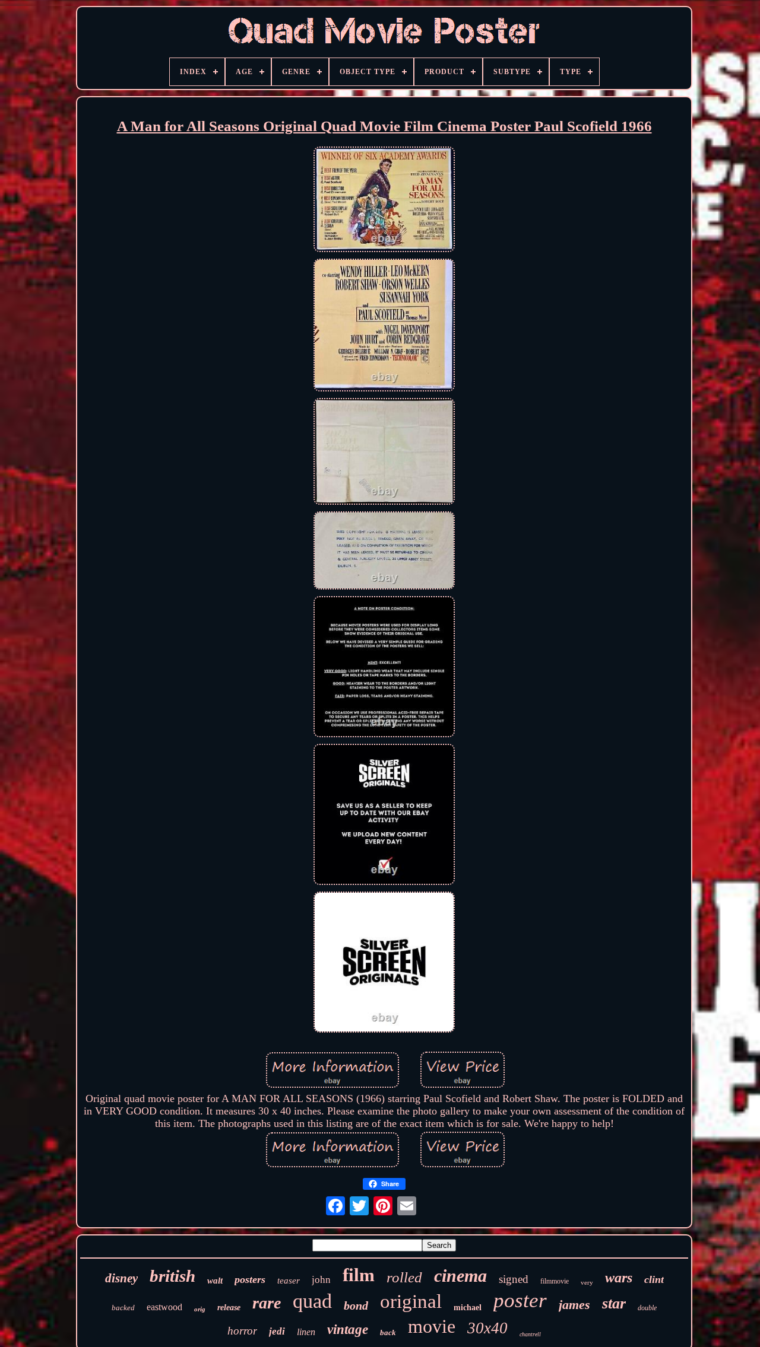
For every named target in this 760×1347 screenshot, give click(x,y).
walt (215, 1280)
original (411, 1301)
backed (123, 1307)
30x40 (487, 1328)
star (614, 1303)
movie (431, 1326)
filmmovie (554, 1281)
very (587, 1282)
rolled (404, 1277)
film (359, 1275)
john (321, 1279)
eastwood (164, 1307)
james (574, 1304)
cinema (460, 1275)
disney (121, 1278)
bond (356, 1305)
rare (266, 1303)
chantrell (530, 1334)
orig (199, 1309)
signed (513, 1279)
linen (306, 1332)
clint (654, 1279)
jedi (277, 1331)
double (647, 1308)
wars (618, 1277)
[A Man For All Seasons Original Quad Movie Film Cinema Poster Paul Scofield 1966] (384, 201)
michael (468, 1307)
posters (250, 1279)
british (172, 1275)
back (388, 1332)
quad (312, 1301)
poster (520, 1300)
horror (242, 1330)
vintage (347, 1329)
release (228, 1307)
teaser (288, 1280)
